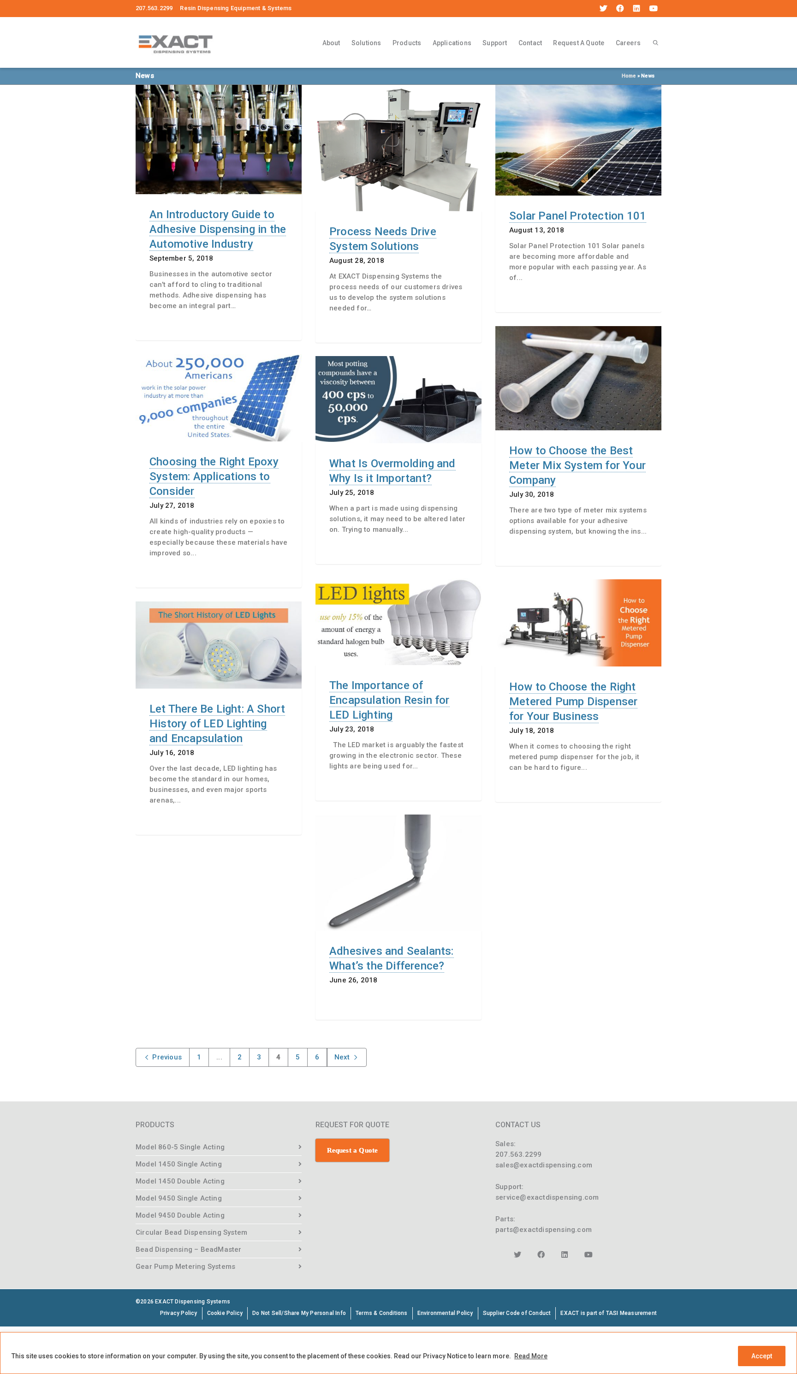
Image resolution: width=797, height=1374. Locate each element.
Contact (530, 43)
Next (343, 1057)
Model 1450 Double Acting (180, 1181)
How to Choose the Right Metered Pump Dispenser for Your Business (573, 701)
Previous (166, 1057)
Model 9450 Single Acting (179, 1198)
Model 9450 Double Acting (180, 1215)
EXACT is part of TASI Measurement (608, 1313)
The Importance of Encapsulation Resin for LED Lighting (389, 700)
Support (494, 43)
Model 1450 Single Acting (179, 1164)
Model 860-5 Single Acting (180, 1147)
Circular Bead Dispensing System (191, 1232)
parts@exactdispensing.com (543, 1229)
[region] (398, 1353)
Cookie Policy (225, 1313)
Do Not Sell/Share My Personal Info (299, 1313)
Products (407, 43)
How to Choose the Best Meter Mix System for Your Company (577, 465)
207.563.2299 (518, 1154)
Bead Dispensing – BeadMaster (189, 1249)
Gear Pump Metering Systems (185, 1266)
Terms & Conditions (382, 1313)
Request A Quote (578, 43)
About (331, 43)
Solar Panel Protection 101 (577, 215)
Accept (761, 1356)
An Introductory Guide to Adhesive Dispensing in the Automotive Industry (217, 229)
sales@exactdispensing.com (543, 1165)
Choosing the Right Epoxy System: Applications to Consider (214, 476)
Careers (628, 43)
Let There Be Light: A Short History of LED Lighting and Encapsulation (217, 723)
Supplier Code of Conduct (517, 1313)
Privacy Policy (178, 1313)
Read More (530, 1356)
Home (629, 76)
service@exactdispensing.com (547, 1197)
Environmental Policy (445, 1313)
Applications (452, 43)
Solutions (366, 43)
